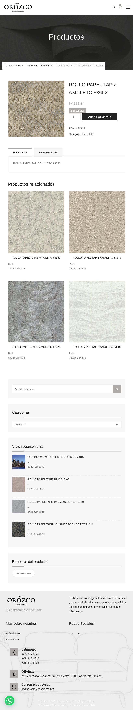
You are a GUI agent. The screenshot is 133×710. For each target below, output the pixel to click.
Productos (14, 633)
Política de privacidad (82, 705)
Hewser (82, 701)
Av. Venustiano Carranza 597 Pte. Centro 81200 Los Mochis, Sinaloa (61, 676)
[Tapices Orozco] (18, 7)
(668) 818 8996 (30, 662)
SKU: (72, 127)
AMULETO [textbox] (66, 424)
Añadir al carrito (99, 117)
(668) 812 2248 (30, 654)
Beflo (91, 701)
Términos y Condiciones (52, 705)
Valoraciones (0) (48, 152)
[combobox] (66, 424)
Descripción (20, 152)
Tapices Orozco (65, 701)
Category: (75, 134)
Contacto (13, 639)
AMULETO (88, 134)
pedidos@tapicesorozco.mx (37, 689)
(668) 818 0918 (30, 658)
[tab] (20, 152)
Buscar (117, 389)
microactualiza (23, 573)
